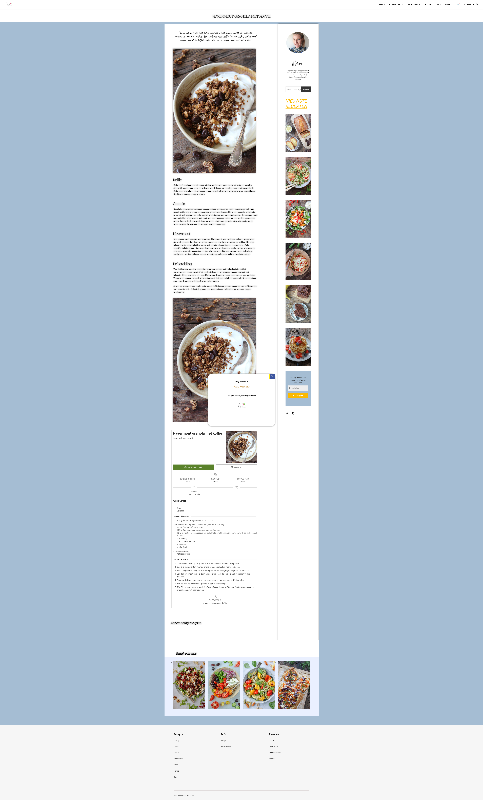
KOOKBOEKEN (396, 4)
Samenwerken (275, 752)
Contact (272, 740)
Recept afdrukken (194, 467)
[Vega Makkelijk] (9, 4)
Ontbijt (177, 740)
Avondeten (178, 758)
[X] (272, 376)
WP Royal (190, 795)
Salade (176, 752)
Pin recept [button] (238, 467)
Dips (175, 777)
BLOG (428, 4)
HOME (382, 4)
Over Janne (273, 746)
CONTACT (469, 4)
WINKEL (449, 4)
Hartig (176, 771)
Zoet (176, 764)
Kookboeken (226, 746)
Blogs (223, 740)
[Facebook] (293, 414)
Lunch (176, 746)
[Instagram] (287, 414)
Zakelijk (272, 758)
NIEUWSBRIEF (242, 386)
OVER (438, 4)
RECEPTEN (413, 4)
